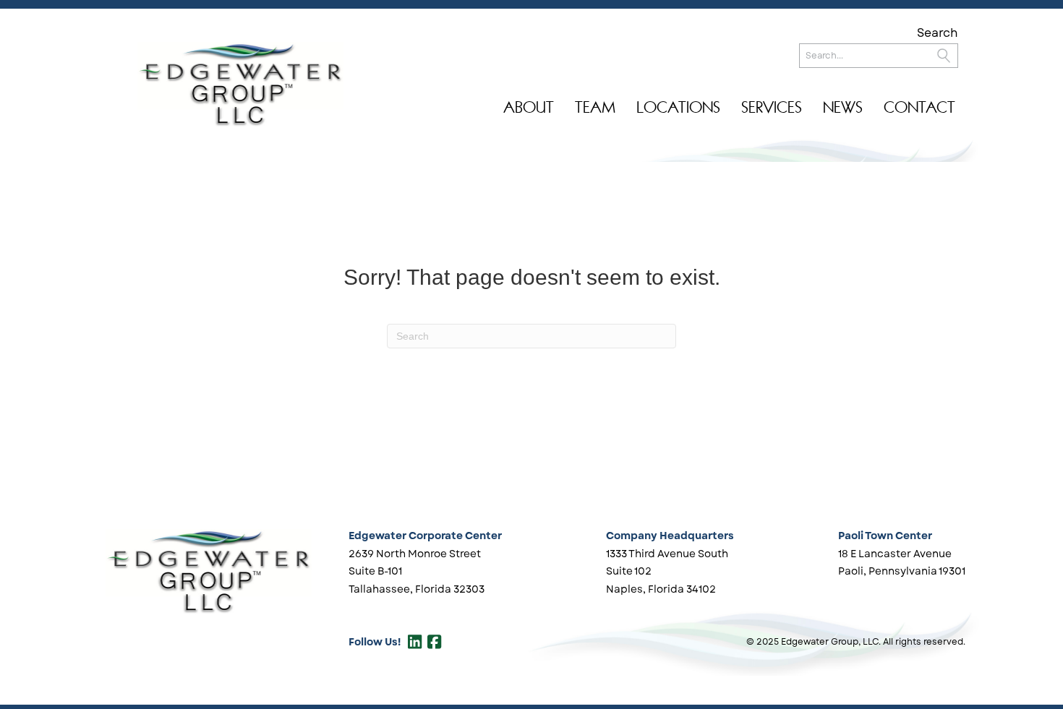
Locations (678, 107)
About (528, 107)
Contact (919, 107)
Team (595, 107)
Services (771, 107)
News (843, 107)
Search (937, 33)
